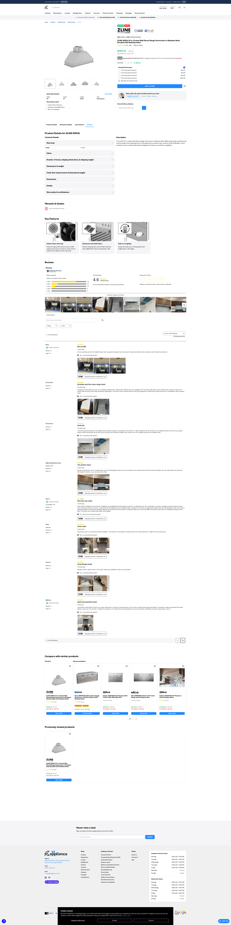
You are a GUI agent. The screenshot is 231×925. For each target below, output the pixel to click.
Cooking (47, 13)
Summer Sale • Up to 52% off (52, 2)
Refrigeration (77, 13)
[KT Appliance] (46, 7)
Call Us (154, 96)
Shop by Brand (140, 13)
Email (148, 96)
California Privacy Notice (108, 877)
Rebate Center (177, 2)
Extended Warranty (106, 869)
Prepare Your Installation (108, 882)
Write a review (138, 45)
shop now (64, 2)
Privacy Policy (126, 915)
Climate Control (108, 13)
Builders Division (160, 2)
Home (46, 22)
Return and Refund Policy (108, 867)
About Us (134, 854)
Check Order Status (106, 860)
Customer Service (106, 854)
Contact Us (135, 857)
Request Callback (132, 96)
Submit (150, 837)
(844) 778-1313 (50, 868)
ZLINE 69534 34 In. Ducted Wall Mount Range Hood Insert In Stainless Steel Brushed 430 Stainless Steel (58, 697)
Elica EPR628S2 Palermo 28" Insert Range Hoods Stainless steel (143, 696)
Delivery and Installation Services (110, 864)
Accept (114, 920)
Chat (183, 2)
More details (108, 94)
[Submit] (144, 108)
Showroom (169, 2)
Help (133, 860)
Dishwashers (57, 13)
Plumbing (119, 13)
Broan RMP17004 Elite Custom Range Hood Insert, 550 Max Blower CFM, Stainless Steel (87, 697)
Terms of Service (105, 874)
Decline (151, 920)
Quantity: (120, 63)
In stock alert (87, 713)
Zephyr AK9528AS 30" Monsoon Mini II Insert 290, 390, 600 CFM (115, 696)
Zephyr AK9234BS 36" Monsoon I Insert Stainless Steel (170, 696)
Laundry (67, 13)
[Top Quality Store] (149, 30)
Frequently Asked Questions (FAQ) (110, 857)
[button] (136, 719)
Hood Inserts (71, 22)
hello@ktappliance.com (52, 873)
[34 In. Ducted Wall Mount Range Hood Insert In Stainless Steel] (79, 51)
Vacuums (96, 13)
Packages (128, 13)
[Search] (53, 7)
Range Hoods (61, 22)
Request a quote (105, 862)
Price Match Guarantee (107, 879)
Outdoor (88, 13)
